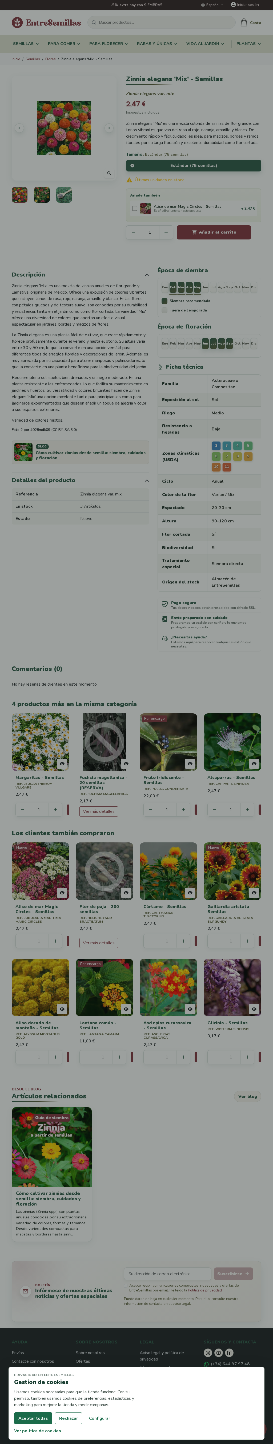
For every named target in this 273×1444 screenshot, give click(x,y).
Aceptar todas (33, 1418)
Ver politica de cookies (37, 1431)
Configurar (99, 1418)
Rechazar (68, 1418)
